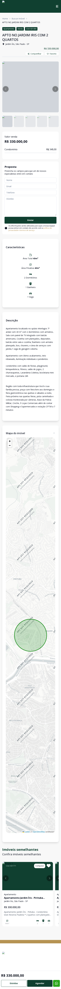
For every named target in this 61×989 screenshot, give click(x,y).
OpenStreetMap (39, 831)
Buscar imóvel (18, 18)
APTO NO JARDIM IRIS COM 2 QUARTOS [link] (21, 22)
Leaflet (27, 831)
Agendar (39, 983)
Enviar (30, 220)
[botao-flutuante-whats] (56, 983)
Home (5, 18)
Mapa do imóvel (15, 433)
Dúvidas (14, 983)
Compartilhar (35, 54)
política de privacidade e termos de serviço (30, 229)
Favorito (53, 54)
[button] (6, 89)
